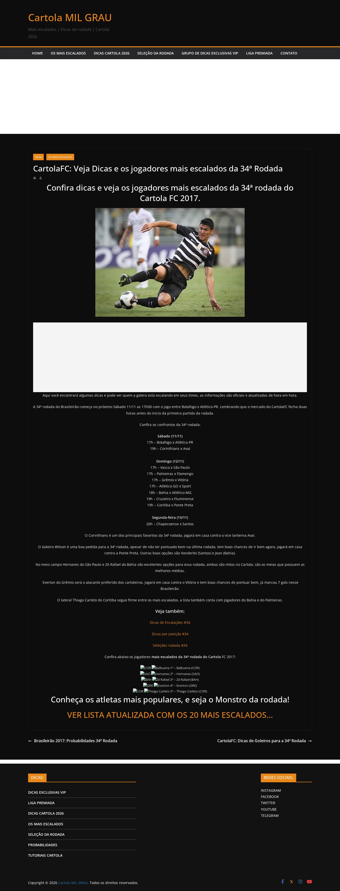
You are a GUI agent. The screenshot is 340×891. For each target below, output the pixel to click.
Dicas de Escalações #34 (170, 622)
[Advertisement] (170, 96)
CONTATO (289, 53)
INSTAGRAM (271, 790)
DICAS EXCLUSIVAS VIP (47, 792)
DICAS (38, 157)
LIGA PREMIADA (259, 53)
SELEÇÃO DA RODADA (155, 53)
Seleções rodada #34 (170, 645)
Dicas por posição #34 (170, 633)
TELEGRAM (270, 815)
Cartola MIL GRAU (70, 17)
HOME (37, 53)
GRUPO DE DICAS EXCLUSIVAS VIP (210, 53)
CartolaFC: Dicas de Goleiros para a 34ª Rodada (261, 740)
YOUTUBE (269, 809)
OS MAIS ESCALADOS (68, 53)
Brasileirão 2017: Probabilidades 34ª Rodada (75, 740)
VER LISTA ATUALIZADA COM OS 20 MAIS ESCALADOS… (170, 714)
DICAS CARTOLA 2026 (111, 53)
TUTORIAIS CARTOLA (45, 855)
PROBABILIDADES (42, 844)
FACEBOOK (270, 796)
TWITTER (268, 802)
